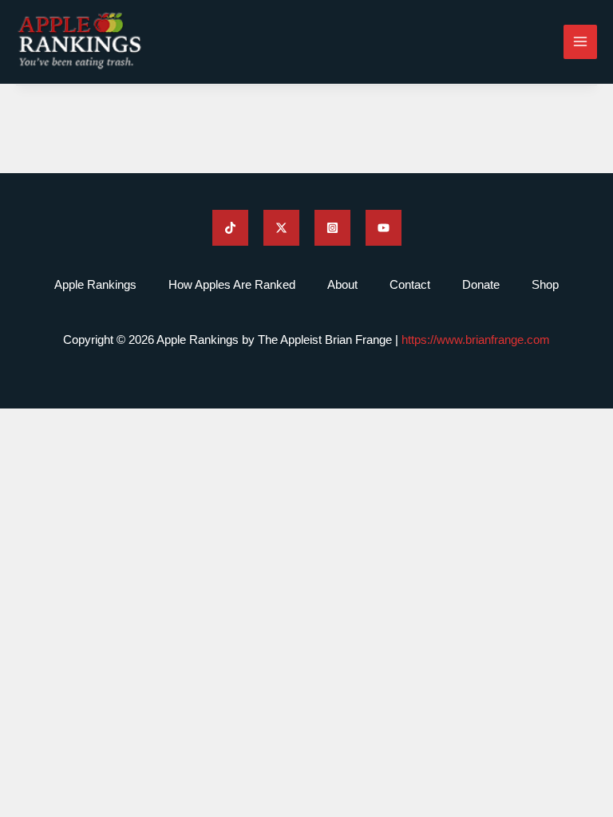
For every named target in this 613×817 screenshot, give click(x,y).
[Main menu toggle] (581, 42)
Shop (545, 284)
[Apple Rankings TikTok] (230, 228)
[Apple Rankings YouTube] (383, 228)
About (342, 284)
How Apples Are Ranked (231, 284)
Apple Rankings (95, 284)
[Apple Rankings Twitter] (281, 228)
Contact (410, 284)
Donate (481, 284)
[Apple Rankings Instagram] (332, 228)
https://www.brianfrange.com (475, 339)
